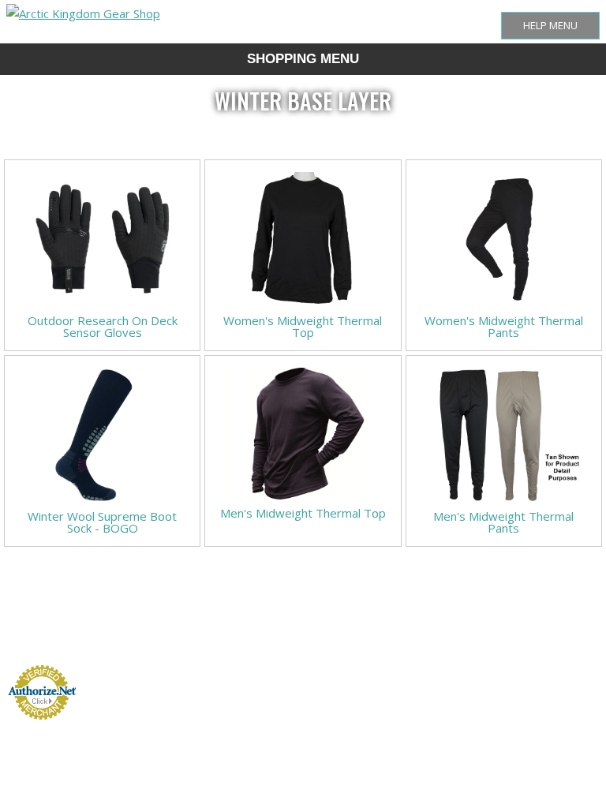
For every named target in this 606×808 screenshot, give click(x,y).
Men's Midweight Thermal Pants (503, 522)
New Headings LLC (568, 673)
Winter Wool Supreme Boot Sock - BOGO (102, 522)
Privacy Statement (418, 642)
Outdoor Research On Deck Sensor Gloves (103, 326)
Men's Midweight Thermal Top (303, 513)
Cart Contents (305, 642)
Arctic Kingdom (573, 692)
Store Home (180, 642)
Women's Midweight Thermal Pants (504, 326)
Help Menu (550, 25)
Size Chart (215, 642)
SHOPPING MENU (303, 58)
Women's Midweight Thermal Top (302, 326)
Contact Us (375, 642)
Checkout (342, 642)
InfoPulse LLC (575, 710)
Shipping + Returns (258, 642)
